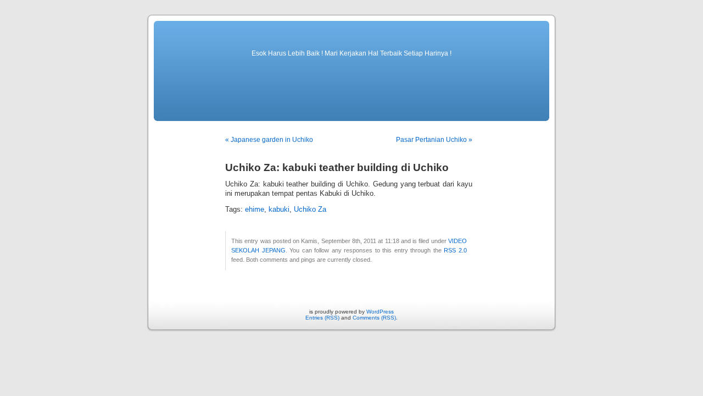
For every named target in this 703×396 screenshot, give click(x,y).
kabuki (279, 209)
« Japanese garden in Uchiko (269, 140)
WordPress (380, 312)
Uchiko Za (310, 209)
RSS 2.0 (455, 250)
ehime (254, 209)
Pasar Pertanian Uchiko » (434, 140)
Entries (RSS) (322, 318)
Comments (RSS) (374, 318)
